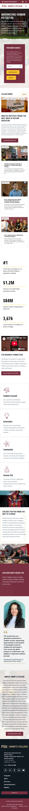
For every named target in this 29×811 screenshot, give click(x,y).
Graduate (11, 77)
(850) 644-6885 (12, 765)
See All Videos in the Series (10, 373)
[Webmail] (22, 1)
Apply (20, 66)
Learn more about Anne (14, 733)
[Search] (26, 1)
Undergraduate (13, 72)
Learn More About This (9, 140)
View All (24, 94)
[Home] (12, 6)
